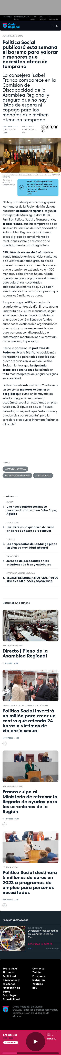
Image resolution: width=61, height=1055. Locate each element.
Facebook (38, 976)
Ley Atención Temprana (17, 475)
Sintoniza (9, 972)
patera (9, 502)
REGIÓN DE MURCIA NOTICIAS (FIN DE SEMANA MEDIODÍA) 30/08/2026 (32, 579)
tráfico (10, 539)
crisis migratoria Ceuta (21, 18)
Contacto (38, 968)
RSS (34, 987)
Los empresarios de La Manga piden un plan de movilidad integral (31, 545)
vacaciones (12, 556)
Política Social (10, 867)
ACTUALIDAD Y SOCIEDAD (40, 944)
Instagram (39, 980)
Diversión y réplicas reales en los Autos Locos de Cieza (43, 934)
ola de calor (33, 18)
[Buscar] (56, 26)
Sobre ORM (10, 968)
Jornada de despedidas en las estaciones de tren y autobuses (28, 562)
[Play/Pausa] (35, 1041)
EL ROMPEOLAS (35, 928)
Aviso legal (9, 995)
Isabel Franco (43, 475)
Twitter (37, 972)
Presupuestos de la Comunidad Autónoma (25, 705)
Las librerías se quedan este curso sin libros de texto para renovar (30, 528)
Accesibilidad (11, 999)
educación (12, 522)
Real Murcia (43, 18)
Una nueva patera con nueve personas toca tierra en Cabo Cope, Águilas (31, 510)
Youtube (37, 984)
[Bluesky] (56, 126)
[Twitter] (47, 126)
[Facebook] (52, 126)
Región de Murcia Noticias (20, 573)
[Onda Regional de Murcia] (11, 26)
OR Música (51, 1039)
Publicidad (9, 976)
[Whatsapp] (43, 127)
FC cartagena (53, 18)
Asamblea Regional (13, 35)
